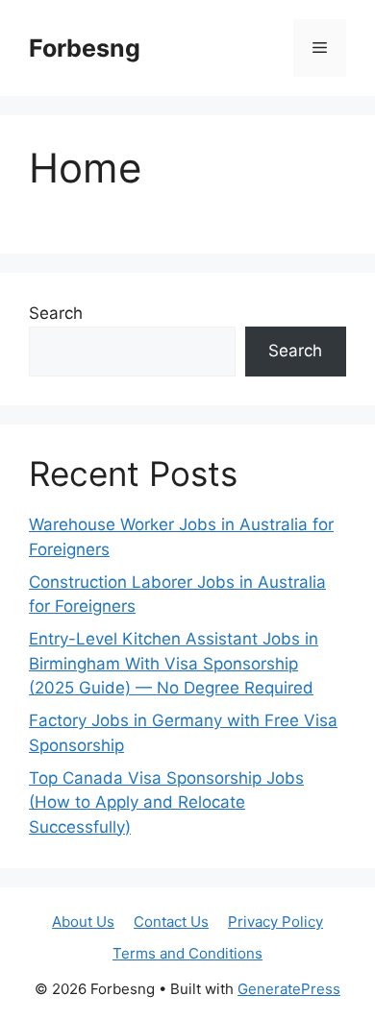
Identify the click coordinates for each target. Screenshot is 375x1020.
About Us (83, 921)
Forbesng (84, 48)
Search (56, 313)
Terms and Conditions (187, 953)
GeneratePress (289, 989)
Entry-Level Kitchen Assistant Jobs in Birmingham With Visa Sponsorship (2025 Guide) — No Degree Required (173, 663)
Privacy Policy (275, 921)
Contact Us (171, 921)
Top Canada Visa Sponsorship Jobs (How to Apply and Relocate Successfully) (166, 802)
